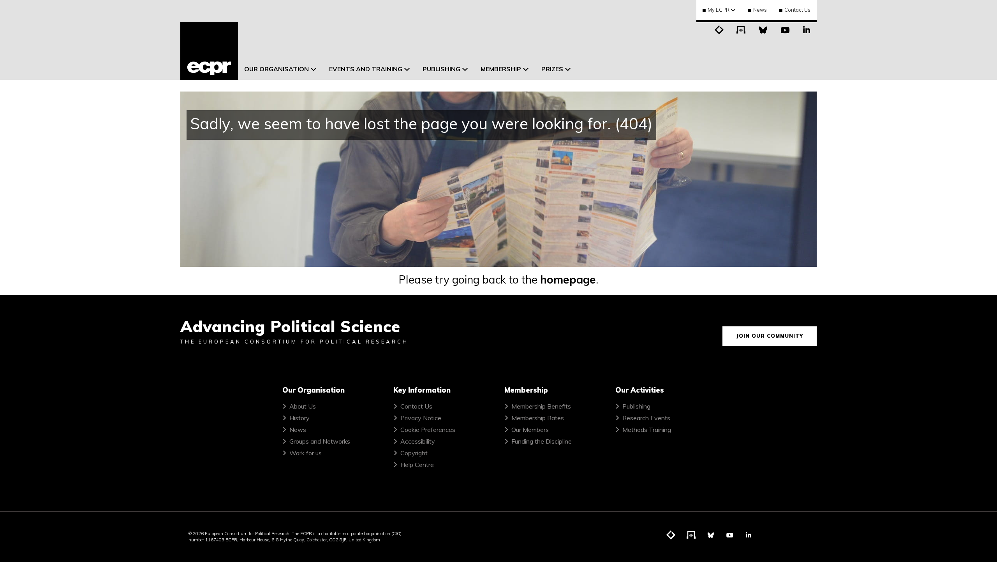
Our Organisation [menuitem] (276, 69)
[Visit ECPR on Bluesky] (763, 29)
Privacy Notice (420, 418)
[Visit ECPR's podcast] (741, 29)
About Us (302, 406)
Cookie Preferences (427, 429)
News (760, 10)
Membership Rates (537, 418)
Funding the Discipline (541, 441)
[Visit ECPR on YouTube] (785, 29)
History (299, 418)
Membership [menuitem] (501, 69)
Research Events (646, 418)
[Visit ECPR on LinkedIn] (806, 29)
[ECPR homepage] (209, 51)
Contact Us (797, 10)
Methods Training (646, 429)
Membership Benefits (541, 406)
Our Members (530, 429)
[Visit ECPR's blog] (719, 29)
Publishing (636, 406)
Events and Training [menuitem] (365, 69)
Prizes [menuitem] (552, 69)
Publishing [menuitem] (441, 69)
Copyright (414, 453)
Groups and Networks (319, 441)
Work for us (305, 453)
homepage (568, 279)
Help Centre (417, 465)
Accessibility (417, 441)
